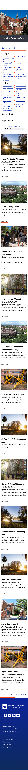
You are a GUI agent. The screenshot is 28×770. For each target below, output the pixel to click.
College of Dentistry (21, 86)
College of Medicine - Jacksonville (21, 88)
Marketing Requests (9, 731)
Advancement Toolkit (10, 729)
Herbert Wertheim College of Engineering (8, 78)
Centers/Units (7, 114)
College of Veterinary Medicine (21, 96)
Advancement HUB (9, 726)
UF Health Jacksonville (6, 105)
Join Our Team (8, 739)
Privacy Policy (7, 747)
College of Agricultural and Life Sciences (8, 58)
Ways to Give (7, 120)
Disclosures (7, 745)
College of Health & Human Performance (8, 69)
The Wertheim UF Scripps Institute (7, 109)
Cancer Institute (7, 86)
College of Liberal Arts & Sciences (7, 73)
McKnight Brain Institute (7, 101)
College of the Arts (21, 56)
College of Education (18, 62)
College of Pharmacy (18, 92)
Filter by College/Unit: (14, 126)
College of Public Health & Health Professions (7, 97)
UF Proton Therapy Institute (21, 105)
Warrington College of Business (21, 77)
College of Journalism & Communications (20, 69)
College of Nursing (8, 91)
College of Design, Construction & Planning (8, 63)
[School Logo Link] (13, 706)
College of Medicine (8, 88)
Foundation (7, 742)
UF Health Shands (20, 101)
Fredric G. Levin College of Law (20, 73)
